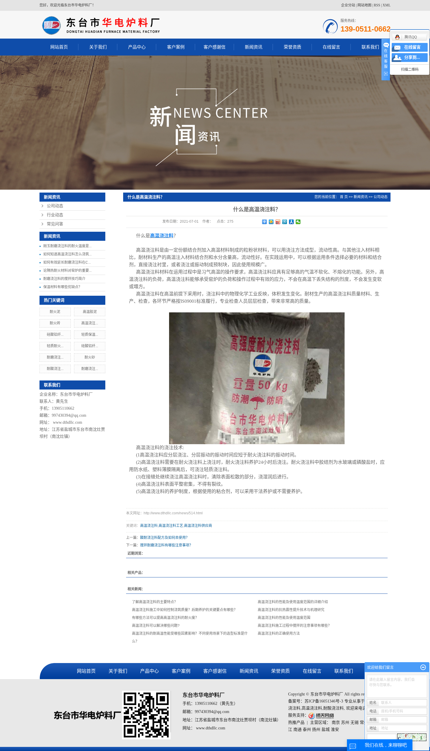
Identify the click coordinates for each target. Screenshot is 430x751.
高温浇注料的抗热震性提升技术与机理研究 (291, 610)
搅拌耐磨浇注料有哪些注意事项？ (166, 545)
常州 (364, 722)
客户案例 (176, 46)
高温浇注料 (149, 526)
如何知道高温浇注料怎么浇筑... (67, 254)
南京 (336, 722)
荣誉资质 (292, 46)
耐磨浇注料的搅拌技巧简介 (64, 279)
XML (387, 5)
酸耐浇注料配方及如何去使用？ (164, 538)
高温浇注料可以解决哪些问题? (156, 626)
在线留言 (331, 46)
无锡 (354, 722)
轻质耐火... (55, 346)
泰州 (307, 729)
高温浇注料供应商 (198, 526)
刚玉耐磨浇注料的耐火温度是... (67, 246)
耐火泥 (55, 312)
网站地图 (364, 5)
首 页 (344, 197)
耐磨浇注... (55, 357)
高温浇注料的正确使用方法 (279, 633)
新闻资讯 (253, 46)
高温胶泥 (90, 312)
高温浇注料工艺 (171, 526)
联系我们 (370, 46)
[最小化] (423, 667)
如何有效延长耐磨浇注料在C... (67, 262)
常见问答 (55, 224)
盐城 (325, 729)
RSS (377, 5)
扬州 (316, 729)
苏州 (345, 722)
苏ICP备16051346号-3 (324, 701)
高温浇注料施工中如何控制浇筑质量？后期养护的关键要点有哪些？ (184, 610)
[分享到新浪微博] (278, 221)
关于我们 (98, 46)
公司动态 (55, 206)
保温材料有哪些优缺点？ (62, 287)
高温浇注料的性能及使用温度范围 (284, 618)
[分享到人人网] (291, 221)
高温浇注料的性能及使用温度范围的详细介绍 (293, 602)
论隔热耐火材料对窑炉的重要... (67, 271)
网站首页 (59, 46)
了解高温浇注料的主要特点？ (155, 602)
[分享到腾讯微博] (284, 221)
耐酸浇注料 (333, 708)
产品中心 (137, 46)
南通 (297, 729)
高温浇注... (89, 323)
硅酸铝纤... (55, 335)
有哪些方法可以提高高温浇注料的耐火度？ (165, 618)
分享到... (412, 57)
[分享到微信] (298, 221)
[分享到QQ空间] (271, 221)
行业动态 (55, 215)
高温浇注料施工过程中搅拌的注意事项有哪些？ (294, 626)
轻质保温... (89, 335)
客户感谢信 (215, 46)
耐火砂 (90, 357)
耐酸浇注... (55, 369)
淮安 (335, 729)
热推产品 (296, 722)
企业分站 (348, 5)
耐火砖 (55, 323)
